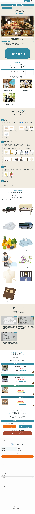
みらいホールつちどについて (6, 479)
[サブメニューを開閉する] (32, 466)
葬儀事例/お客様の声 (5, 473)
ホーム (3, 464)
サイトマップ (22, 506)
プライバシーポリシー (17, 506)
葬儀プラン (4, 466)
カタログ (3, 477)
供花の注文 (4, 475)
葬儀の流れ (4, 468)
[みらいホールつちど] (4, 1)
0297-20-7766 (22, 122)
